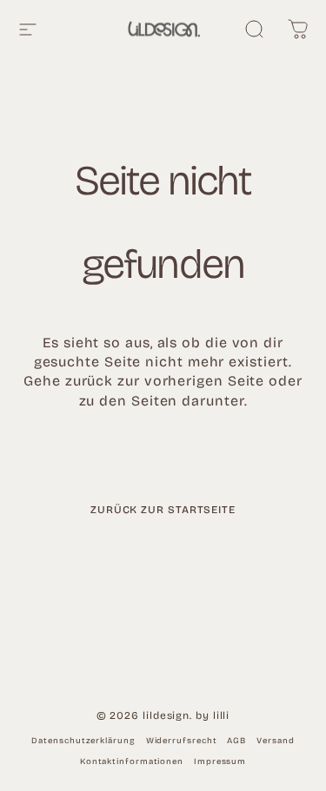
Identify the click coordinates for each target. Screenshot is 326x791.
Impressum (220, 761)
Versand (275, 740)
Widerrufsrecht (181, 740)
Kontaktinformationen (131, 761)
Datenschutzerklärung (83, 740)
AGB (236, 740)
